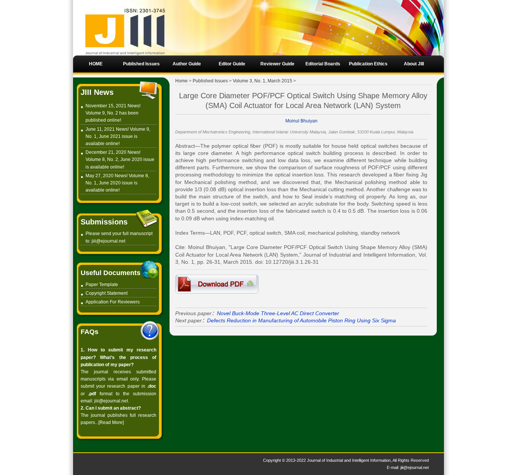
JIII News (97, 92)
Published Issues (210, 81)
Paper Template (102, 284)
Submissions (104, 222)
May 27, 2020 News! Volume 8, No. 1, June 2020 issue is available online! (117, 183)
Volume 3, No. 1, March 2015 (262, 81)
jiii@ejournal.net (108, 241)
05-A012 (216, 284)
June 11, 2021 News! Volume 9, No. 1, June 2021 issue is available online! (118, 136)
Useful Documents (110, 273)
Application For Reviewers (113, 302)
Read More (111, 422)
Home (181, 81)
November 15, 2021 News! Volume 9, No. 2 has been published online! (113, 113)
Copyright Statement (107, 293)
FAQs (89, 332)
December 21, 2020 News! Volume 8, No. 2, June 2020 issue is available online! (120, 159)
